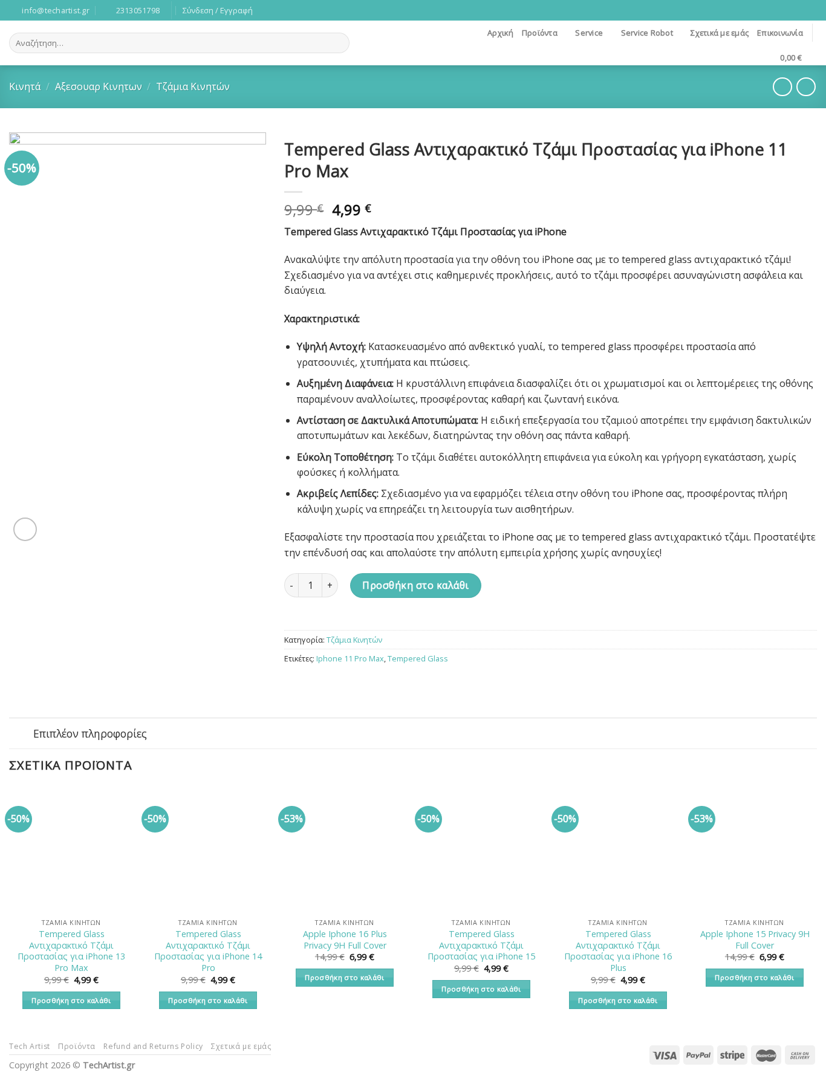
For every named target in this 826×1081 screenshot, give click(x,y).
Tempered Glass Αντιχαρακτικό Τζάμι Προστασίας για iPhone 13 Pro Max (71, 951)
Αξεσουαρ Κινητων (98, 86)
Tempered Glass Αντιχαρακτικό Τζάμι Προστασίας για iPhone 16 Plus (618, 951)
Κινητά (25, 86)
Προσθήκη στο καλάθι (415, 585)
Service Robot (647, 32)
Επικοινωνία (780, 32)
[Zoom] (25, 529)
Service (589, 32)
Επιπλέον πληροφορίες (90, 733)
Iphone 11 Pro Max (350, 658)
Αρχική (500, 32)
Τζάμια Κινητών (193, 86)
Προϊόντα (540, 32)
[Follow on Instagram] (811, 10)
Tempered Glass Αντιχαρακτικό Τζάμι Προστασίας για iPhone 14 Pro (208, 951)
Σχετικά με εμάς (720, 32)
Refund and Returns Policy (153, 1046)
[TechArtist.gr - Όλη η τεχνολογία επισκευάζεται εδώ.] (413, 43)
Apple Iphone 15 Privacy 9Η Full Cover (755, 940)
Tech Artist (29, 1046)
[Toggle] (21, 734)
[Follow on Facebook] (799, 10)
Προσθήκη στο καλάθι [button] (71, 1000)
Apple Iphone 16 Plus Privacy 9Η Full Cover (345, 940)
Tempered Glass (418, 658)
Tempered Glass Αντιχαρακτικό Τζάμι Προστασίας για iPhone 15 (481, 945)
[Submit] (338, 43)
